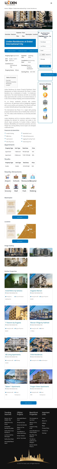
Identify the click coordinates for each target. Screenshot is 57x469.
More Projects (28, 402)
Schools (16, 181)
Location (35, 34)
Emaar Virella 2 (21, 435)
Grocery (8, 191)
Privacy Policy (45, 428)
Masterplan (29, 34)
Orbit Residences (36, 354)
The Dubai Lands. (25, 463)
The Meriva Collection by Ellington (33, 440)
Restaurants (26, 181)
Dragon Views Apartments (39, 386)
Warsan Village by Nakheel (39, 323)
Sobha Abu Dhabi (9, 439)
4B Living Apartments (13, 354)
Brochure (41, 36)
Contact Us (45, 430)
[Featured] (16, 280)
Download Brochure (12, 50)
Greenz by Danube (22, 425)
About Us (44, 421)
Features (13, 34)
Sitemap (44, 433)
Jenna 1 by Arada (21, 438)
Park (24, 191)
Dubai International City (20, 8)
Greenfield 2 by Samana (13, 291)
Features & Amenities (11, 82)
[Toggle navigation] (51, 3)
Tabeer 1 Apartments (12, 386)
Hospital (33, 181)
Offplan (11, 8)
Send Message (45, 66)
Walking (33, 191)
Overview (7, 34)
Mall (16, 191)
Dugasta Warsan (36, 291)
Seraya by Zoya (21, 422)
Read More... (20, 217)
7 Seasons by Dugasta (13, 323)
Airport (7, 181)
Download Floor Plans (35, 50)
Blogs (43, 425)
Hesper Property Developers (30, 67)
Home (6, 8)
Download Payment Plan (24, 50)
